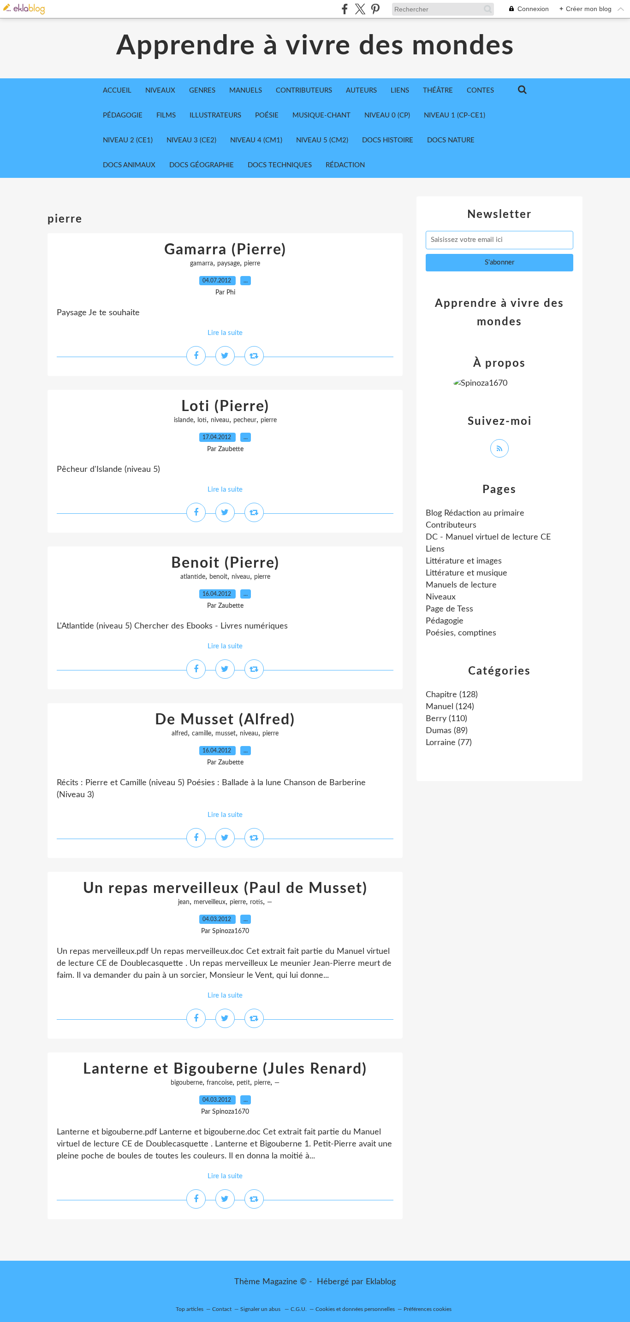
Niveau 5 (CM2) (322, 140)
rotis (256, 902)
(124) (450, 707)
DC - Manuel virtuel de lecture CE (488, 537)
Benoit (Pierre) (225, 563)
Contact (222, 1309)
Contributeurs (451, 525)
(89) (447, 731)
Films (166, 115)
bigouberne (186, 1083)
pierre (252, 263)
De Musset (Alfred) (225, 719)
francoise (219, 1083)
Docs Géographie (201, 165)
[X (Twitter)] (360, 9)
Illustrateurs (215, 115)
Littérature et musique (466, 573)
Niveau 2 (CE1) (128, 140)
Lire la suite (225, 332)
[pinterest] (375, 9)
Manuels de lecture (461, 585)
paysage (228, 263)
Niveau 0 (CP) (387, 115)
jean (184, 902)
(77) (449, 743)
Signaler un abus (261, 1309)
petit (243, 1083)
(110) (446, 719)
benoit (218, 577)
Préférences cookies (428, 1309)
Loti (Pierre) (225, 406)
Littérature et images (464, 561)
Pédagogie (123, 115)
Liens (435, 549)
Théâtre (438, 90)
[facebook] (345, 9)
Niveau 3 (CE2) (191, 140)
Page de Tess (449, 609)
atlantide (192, 577)
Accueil (117, 90)
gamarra (201, 263)
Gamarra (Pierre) (225, 249)
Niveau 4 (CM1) (256, 140)
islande (183, 420)
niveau (220, 420)
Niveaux (441, 597)
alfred (180, 733)
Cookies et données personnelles (355, 1309)
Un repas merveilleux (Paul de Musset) (225, 888)
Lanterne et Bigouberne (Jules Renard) (225, 1069)
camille (201, 733)
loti (202, 420)
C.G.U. (299, 1309)
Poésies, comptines (461, 633)
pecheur (244, 420)
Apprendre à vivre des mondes (315, 46)
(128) (452, 695)
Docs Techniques (280, 165)
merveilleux (210, 902)
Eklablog (381, 1282)
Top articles (189, 1309)
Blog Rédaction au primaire (475, 513)
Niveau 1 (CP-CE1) (454, 115)
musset (225, 733)
